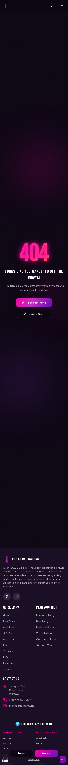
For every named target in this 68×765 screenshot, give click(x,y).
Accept (46, 753)
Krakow (7, 743)
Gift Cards (9, 633)
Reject (22, 753)
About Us (9, 639)
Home (6, 615)
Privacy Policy (34, 759)
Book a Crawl (37, 314)
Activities (8, 627)
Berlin (39, 743)
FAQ (5, 657)
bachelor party (45, 615)
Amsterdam (42, 738)
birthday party (45, 627)
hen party (42, 621)
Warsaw (7, 738)
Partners (8, 663)
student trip (44, 645)
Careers (8, 669)
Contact (8, 651)
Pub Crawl (9, 621)
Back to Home (37, 302)
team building (44, 633)
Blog (5, 645)
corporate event (46, 639)
